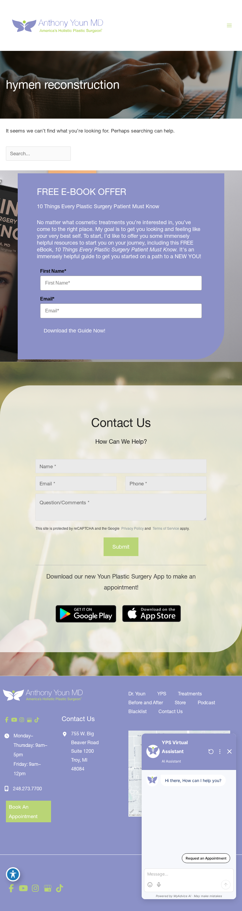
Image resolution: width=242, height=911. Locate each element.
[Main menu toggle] (229, 25)
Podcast (206, 702)
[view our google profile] (29, 720)
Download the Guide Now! (74, 331)
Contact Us (170, 711)
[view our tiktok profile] (37, 720)
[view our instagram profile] (22, 720)
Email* (47, 298)
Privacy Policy (132, 528)
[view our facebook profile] (7, 720)
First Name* (53, 271)
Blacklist (137, 711)
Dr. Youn (136, 694)
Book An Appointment (23, 811)
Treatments (190, 694)
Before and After (145, 702)
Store (180, 702)
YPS (161, 694)
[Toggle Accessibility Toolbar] (13, 874)
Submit (121, 546)
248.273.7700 (27, 789)
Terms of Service (165, 528)
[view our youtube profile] (14, 720)
